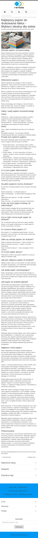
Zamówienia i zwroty (10, 494)
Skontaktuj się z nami (25, 494)
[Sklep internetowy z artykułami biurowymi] (19, 5)
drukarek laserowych (13, 244)
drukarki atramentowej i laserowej (10, 226)
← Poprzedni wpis (6, 457)
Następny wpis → (32, 457)
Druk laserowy (22, 452)
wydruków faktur (30, 352)
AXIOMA (29, 365)
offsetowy (8, 201)
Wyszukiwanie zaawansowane (18, 491)
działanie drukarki (27, 337)
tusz (33, 242)
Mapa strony (13, 487)
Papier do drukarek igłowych (9, 248)
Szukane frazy (22, 487)
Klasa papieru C (5, 232)
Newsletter (19, 519)
